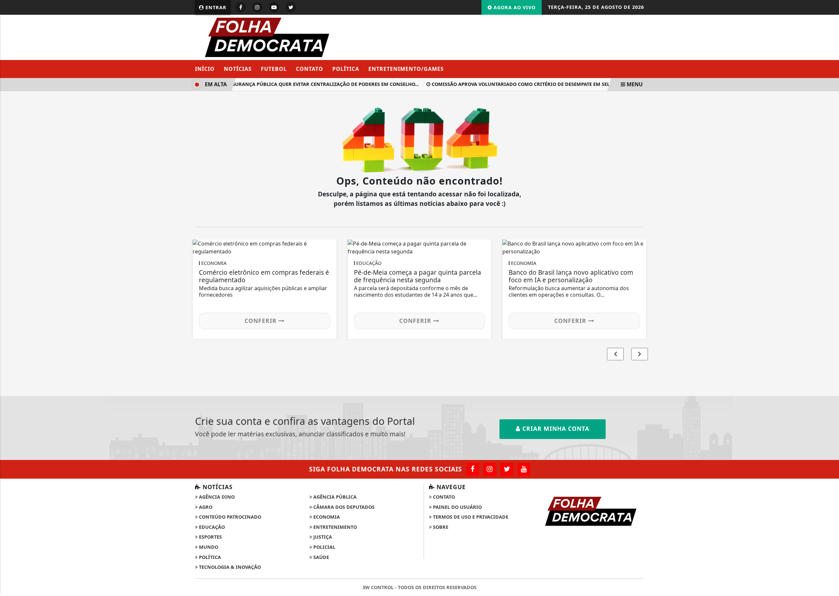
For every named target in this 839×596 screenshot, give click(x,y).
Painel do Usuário (457, 507)
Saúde (320, 557)
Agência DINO (216, 497)
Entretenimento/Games (406, 68)
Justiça (322, 537)
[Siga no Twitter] (290, 7)
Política (345, 68)
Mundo (208, 547)
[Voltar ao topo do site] (829, 358)
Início (205, 68)
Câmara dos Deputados (343, 507)
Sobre (440, 527)
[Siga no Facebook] (240, 7)
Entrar (215, 7)
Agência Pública (334, 497)
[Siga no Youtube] (274, 7)
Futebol (274, 68)
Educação (211, 527)
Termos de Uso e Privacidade (470, 517)
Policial (323, 547)
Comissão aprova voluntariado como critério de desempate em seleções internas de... (541, 84)
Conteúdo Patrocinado (229, 517)
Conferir (261, 321)
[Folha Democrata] (267, 36)
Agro (205, 507)
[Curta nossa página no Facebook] (472, 469)
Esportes (210, 537)
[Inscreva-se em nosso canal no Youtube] (523, 469)
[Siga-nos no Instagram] (489, 469)
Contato (309, 68)
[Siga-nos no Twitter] (506, 469)
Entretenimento (334, 527)
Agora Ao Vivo (514, 7)
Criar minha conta (554, 428)
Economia (326, 517)
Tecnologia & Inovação (229, 567)
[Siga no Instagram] (257, 7)
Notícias (238, 68)
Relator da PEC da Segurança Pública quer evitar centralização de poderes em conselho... (293, 84)
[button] (639, 354)
